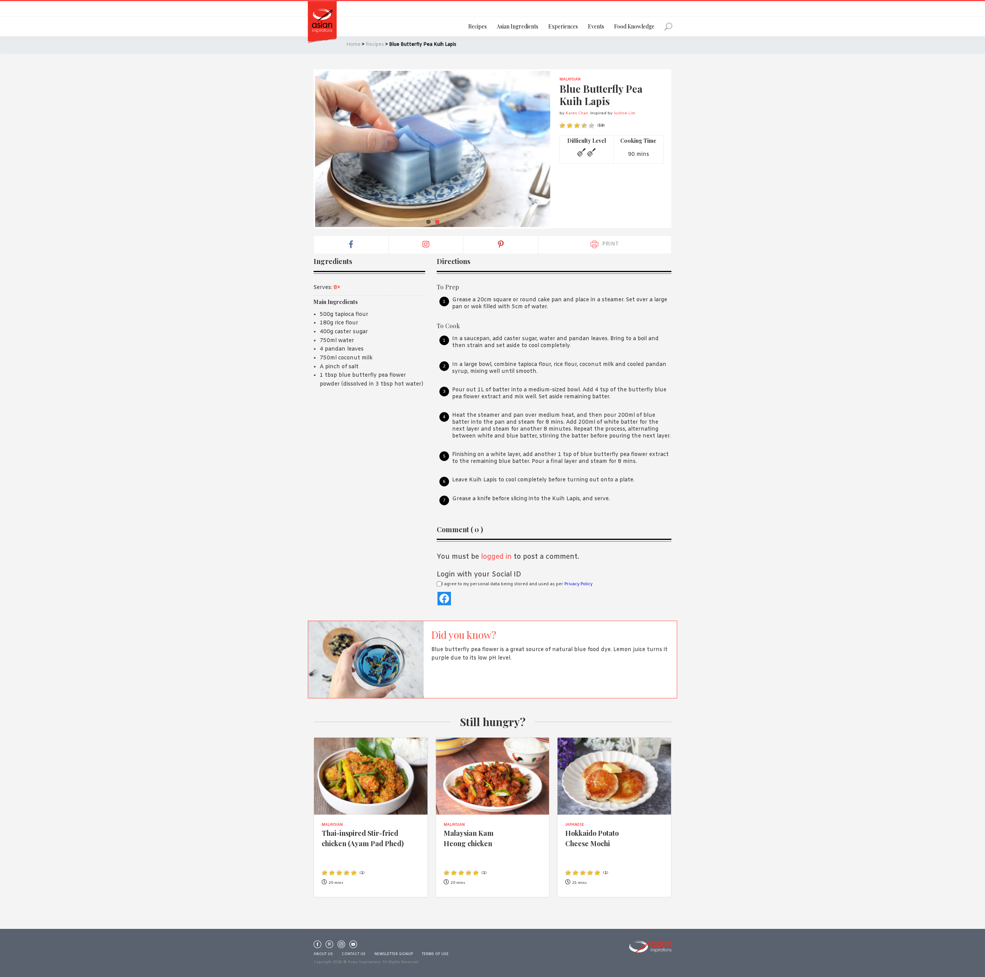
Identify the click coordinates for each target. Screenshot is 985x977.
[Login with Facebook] (444, 598)
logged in (496, 556)
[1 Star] (562, 126)
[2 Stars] (570, 126)
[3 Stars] (577, 126)
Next (561, 149)
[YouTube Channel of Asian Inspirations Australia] (353, 946)
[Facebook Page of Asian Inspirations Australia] (317, 946)
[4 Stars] (584, 126)
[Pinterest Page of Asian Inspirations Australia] (329, 946)
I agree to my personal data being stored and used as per (517, 584)
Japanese (574, 825)
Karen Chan (577, 113)
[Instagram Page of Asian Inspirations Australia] (341, 946)
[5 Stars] (591, 126)
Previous (303, 149)
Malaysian (570, 79)
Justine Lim (624, 113)
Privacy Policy (578, 584)
